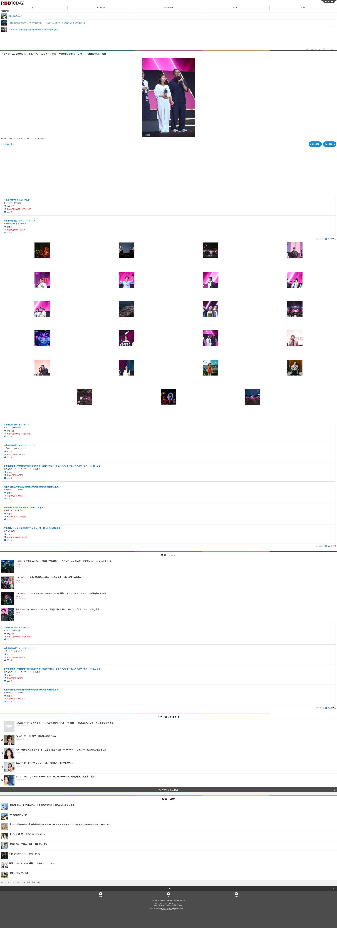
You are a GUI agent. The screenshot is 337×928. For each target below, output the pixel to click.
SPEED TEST (168, 7)
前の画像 (315, 144)
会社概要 (169, 900)
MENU (327, 2)
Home (100, 896)
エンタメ (236, 7)
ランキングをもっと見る (168, 789)
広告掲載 (162, 900)
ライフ (303, 7)
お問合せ (154, 900)
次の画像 (329, 144)
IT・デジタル (101, 7)
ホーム (34, 7)
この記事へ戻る (7, 144)
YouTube (236, 896)
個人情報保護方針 (179, 900)
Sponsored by (320, 239)
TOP (168, 888)
